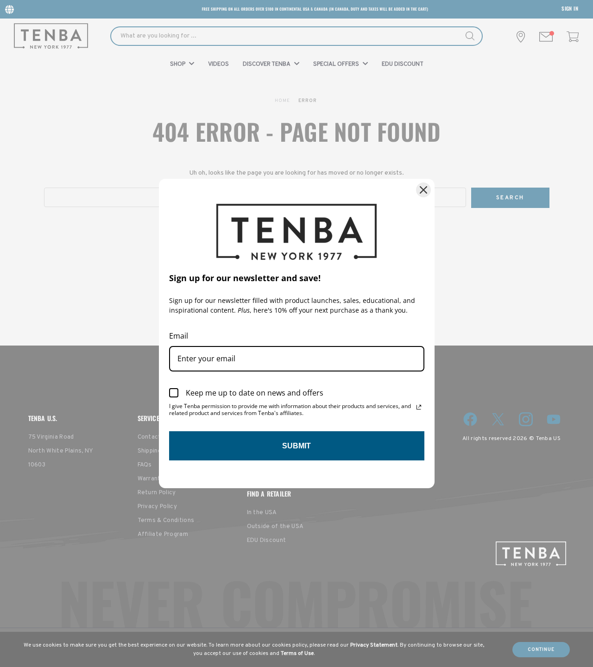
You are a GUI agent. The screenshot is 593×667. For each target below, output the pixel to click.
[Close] (423, 190)
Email (178, 336)
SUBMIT (296, 446)
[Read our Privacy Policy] (418, 407)
